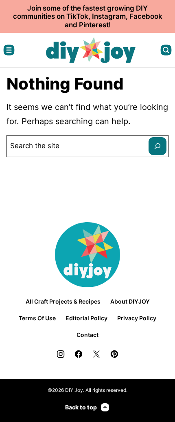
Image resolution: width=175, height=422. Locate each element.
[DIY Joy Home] (91, 50)
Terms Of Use (37, 318)
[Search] (166, 50)
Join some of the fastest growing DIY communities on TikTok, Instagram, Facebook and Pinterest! (87, 16)
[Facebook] (79, 354)
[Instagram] (61, 354)
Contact (87, 334)
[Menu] (9, 50)
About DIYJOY (130, 301)
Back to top (81, 407)
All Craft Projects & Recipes (63, 301)
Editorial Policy (86, 318)
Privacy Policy (136, 318)
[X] (96, 354)
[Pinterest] (114, 354)
